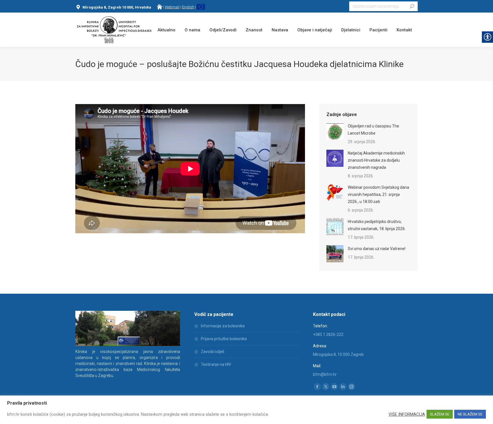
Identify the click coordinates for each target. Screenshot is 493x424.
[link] (159, 7)
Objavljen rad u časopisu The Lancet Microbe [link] (373, 129)
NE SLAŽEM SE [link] (470, 414)
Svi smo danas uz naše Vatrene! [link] (376, 248)
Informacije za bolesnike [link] (223, 326)
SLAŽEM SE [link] (439, 414)
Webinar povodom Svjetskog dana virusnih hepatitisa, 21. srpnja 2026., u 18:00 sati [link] (378, 194)
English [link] (188, 7)
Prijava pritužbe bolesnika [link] (224, 338)
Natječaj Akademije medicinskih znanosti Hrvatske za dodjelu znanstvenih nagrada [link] (376, 160)
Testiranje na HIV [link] (216, 364)
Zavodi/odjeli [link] (212, 351)
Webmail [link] (172, 7)
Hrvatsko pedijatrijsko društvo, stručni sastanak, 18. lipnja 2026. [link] (377, 225)
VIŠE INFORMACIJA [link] (407, 414)
